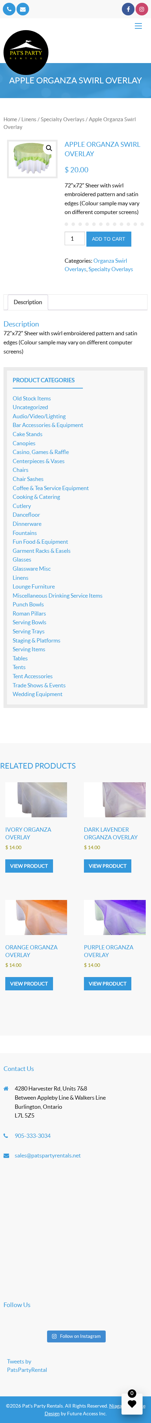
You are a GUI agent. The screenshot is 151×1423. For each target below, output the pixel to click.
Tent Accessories (33, 676)
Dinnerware (27, 524)
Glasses (22, 559)
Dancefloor (26, 514)
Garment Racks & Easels (42, 551)
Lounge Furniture (34, 586)
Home (10, 119)
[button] (49, 148)
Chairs (20, 470)
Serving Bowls (29, 622)
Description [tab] (28, 302)
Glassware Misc (32, 568)
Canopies (24, 443)
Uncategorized (30, 407)
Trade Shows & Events (39, 685)
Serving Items (29, 649)
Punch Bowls (28, 604)
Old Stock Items (32, 398)
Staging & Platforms (36, 640)
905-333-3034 (33, 1136)
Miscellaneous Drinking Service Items (58, 595)
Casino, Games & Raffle (41, 452)
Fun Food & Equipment (40, 541)
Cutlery (22, 506)
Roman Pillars (29, 613)
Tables (20, 658)
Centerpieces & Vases (39, 461)
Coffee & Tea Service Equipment (51, 488)
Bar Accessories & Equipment (48, 425)
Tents (19, 667)
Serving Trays (29, 631)
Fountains (25, 533)
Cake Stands (27, 434)
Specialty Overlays (63, 119)
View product (29, 866)
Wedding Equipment (38, 694)
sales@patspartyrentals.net (48, 1155)
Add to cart (108, 239)
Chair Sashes (28, 479)
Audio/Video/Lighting (39, 416)
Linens (29, 119)
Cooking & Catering (36, 497)
